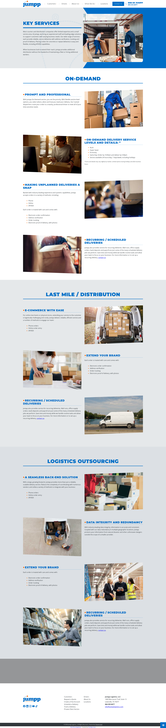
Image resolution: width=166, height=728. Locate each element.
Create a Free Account (72, 702)
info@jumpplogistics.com (114, 707)
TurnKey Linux (92, 727)
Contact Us (118, 4)
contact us (102, 258)
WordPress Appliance (75, 727)
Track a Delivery (70, 707)
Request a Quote (70, 699)
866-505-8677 (110, 704)
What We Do (90, 4)
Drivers (64, 4)
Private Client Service (71, 709)
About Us (75, 4)
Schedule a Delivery (71, 704)
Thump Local (98, 724)
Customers (51, 4)
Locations (104, 4)
